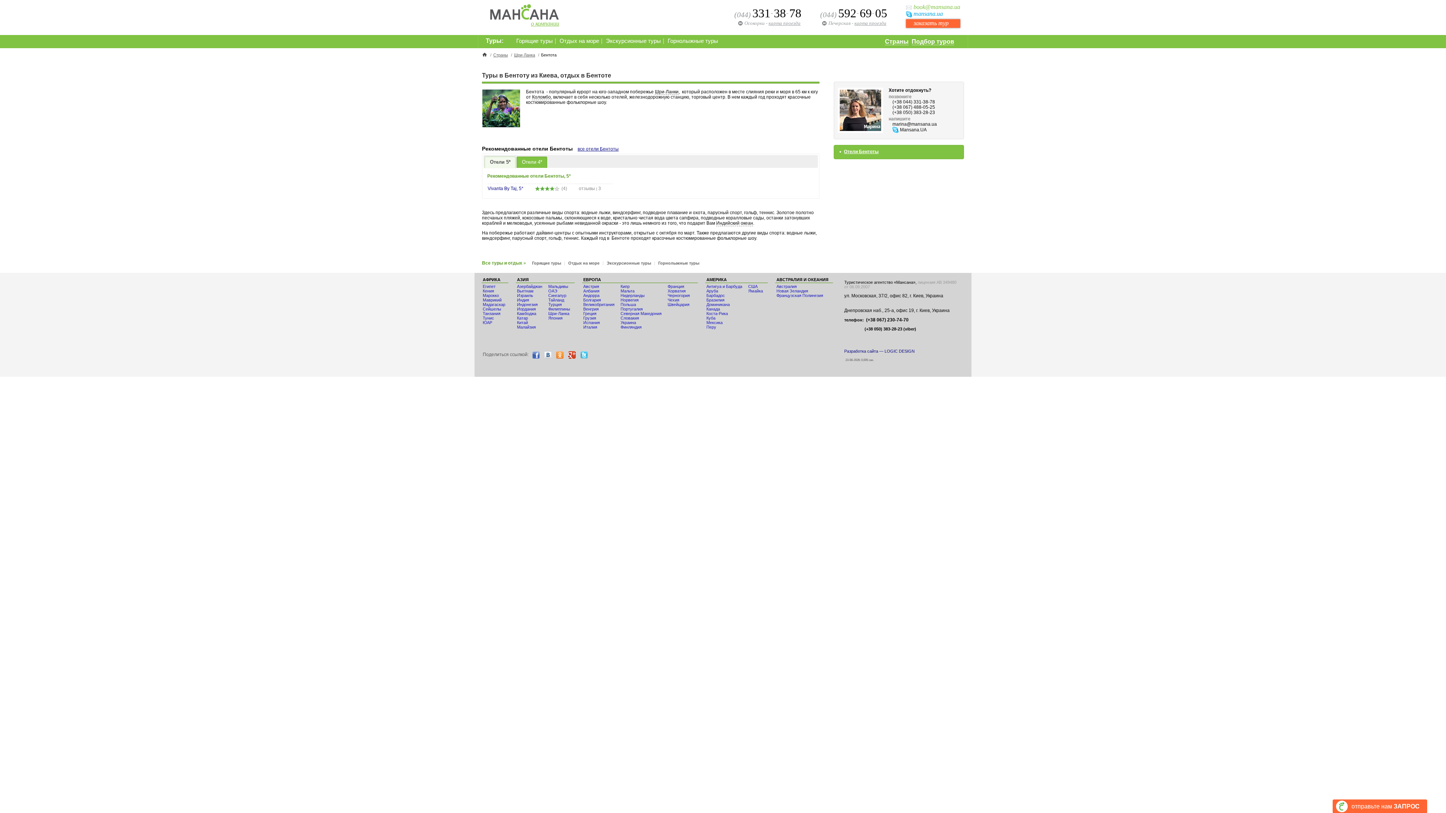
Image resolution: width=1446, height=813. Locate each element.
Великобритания (599, 304)
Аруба (712, 291)
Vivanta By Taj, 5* (505, 188)
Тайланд (556, 300)
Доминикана (718, 304)
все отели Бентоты (598, 149)
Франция (676, 286)
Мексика (714, 322)
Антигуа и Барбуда (724, 286)
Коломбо (541, 97)
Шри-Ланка (524, 55)
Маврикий (492, 300)
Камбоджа (526, 313)
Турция (555, 304)
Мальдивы (558, 286)
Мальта (628, 291)
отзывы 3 (590, 188)
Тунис (488, 318)
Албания (591, 291)
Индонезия (527, 304)
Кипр (625, 286)
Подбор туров (933, 41)
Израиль (525, 295)
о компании (545, 23)
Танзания (491, 313)
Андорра (591, 295)
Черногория (679, 295)
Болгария (592, 300)
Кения (488, 291)
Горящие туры (534, 41)
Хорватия (677, 291)
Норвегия (630, 300)
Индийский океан (734, 223)
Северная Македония (641, 313)
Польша (628, 304)
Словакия (630, 318)
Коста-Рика (717, 313)
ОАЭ (552, 291)
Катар (522, 318)
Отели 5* (500, 162)
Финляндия (631, 327)
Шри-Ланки (667, 91)
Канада (713, 309)
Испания (591, 322)
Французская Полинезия (799, 295)
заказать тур (931, 23)
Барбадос (715, 295)
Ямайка (755, 291)
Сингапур (557, 295)
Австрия (591, 286)
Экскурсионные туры (633, 41)
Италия (590, 327)
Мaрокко (491, 295)
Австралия (786, 286)
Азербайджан (529, 286)
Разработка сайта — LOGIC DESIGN (879, 351)
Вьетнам (525, 291)
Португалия (632, 309)
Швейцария (678, 304)
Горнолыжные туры (693, 41)
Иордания (526, 309)
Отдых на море (579, 41)
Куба (710, 318)
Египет (489, 286)
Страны (897, 41)
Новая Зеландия (792, 291)
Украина (628, 322)
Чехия (673, 300)
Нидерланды (633, 295)
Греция (589, 313)
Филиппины (559, 309)
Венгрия (591, 309)
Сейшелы (492, 309)
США (753, 286)
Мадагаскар (494, 304)
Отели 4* (532, 162)
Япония (555, 318)
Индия (523, 300)
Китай (522, 322)
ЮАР (487, 322)
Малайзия (526, 327)
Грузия (589, 318)
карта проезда (870, 23)
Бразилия (715, 300)
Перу (711, 327)
